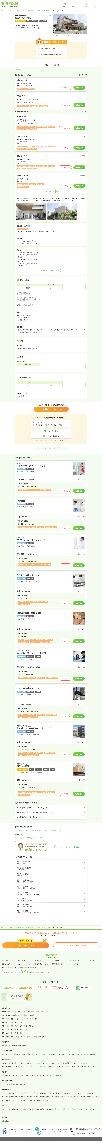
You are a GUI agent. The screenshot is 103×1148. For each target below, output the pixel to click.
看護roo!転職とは (7, 960)
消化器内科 (34, 1093)
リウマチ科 (5, 1100)
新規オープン (6, 1109)
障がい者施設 (66, 1067)
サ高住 (58, 1067)
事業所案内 (5, 1121)
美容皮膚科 (12, 1093)
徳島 (7, 1033)
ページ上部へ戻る (50, 448)
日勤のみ (15, 1084)
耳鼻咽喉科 (55, 1097)
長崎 (20, 1036)
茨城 (27, 1019)
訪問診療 (79, 1054)
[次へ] (82, 36)
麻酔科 (97, 1097)
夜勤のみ (23, 1084)
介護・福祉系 (51, 1054)
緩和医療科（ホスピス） (45, 1100)
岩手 (23, 1011)
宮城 (28, 1011)
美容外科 (4, 1093)
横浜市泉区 (47, 11)
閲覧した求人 (6, 964)
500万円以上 (26, 1075)
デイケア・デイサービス (34, 1067)
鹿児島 (39, 1036)
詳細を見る (79, 88)
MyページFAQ (73, 964)
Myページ (21, 960)
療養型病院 (28, 1063)
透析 (36, 1054)
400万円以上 (16, 1075)
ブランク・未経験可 (77, 1109)
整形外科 (22, 1097)
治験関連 (92, 1054)
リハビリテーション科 (17, 1100)
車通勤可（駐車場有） (32, 838)
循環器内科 (43, 1093)
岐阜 (12, 1022)
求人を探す (55, 960)
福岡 (11, 1036)
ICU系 (31, 1054)
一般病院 (4, 1063)
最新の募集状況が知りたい (50, 48)
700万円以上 (47, 1075)
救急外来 (25, 1054)
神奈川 (13, 1019)
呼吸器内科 (26, 1093)
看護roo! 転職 (20, 11)
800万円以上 (57, 1075)
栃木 (31, 1019)
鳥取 (16, 1029)
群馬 (35, 1019)
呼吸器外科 (80, 1093)
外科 (73, 1093)
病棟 (3, 1054)
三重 (21, 1022)
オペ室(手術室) (15, 1054)
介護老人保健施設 (7, 1067)
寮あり (42, 838)
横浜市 (38, 11)
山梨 (31, 1015)
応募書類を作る (74, 960)
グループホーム (49, 1067)
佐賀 (16, 1036)
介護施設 (74, 1063)
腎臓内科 (59, 1093)
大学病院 (12, 1063)
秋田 (32, 1011)
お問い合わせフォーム (13, 972)
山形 (37, 1011)
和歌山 (31, 1026)
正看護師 (4, 1045)
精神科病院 (37, 1063)
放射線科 (90, 1097)
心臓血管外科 (90, 1093)
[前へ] (58, 36)
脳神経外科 (14, 1097)
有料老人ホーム (20, 1067)
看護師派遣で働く (58, 964)
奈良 (25, 1026)
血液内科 (52, 1093)
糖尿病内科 (67, 1093)
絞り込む (20, 69)
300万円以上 (6, 1075)
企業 (94, 1067)
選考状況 (38, 960)
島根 (21, 1029)
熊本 (25, 1036)
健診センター (76, 1067)
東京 (7, 1019)
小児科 (36, 1097)
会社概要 (4, 1117)
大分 (29, 1036)
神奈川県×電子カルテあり (22, 830)
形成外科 (29, 1097)
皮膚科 (63, 1097)
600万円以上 (36, 1075)
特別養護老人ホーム (84, 1063)
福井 (26, 1015)
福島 (41, 1011)
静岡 (16, 1022)
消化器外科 (5, 1097)
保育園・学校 (70, 1054)
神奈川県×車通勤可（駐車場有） (41, 830)
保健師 (18, 1045)
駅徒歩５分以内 (34, 1109)
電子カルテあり (19, 838)
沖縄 (44, 1036)
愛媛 (16, 1033)
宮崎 (34, 1036)
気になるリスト (91, 960)
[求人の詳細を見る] (51, 478)
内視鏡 (86, 1054)
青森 (19, 1011)
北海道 (14, 1011)
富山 (17, 1015)
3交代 (9, 1084)
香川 (12, 1033)
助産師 (24, 1045)
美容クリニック (57, 1063)
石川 (22, 1015)
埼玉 (17, 1019)
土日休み (24, 1109)
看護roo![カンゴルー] (7, 11)
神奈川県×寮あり (56, 830)
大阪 (7, 1026)
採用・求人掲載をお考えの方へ (39, 972)
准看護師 (12, 1045)
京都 (12, 1026)
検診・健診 (60, 1054)
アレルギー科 (30, 1100)
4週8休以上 (16, 1109)
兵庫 (16, 1026)
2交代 (3, 1084)
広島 (7, 1029)
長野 (35, 1015)
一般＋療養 (20, 1063)
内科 (19, 1093)
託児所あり (66, 1109)
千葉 (22, 1019)
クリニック (46, 1063)
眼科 (48, 1097)
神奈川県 (30, 11)
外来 (7, 1054)
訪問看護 (42, 1054)
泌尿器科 (69, 1097)
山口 (25, 1029)
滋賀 (21, 1026)
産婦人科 (43, 1097)
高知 (21, 1033)
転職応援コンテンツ (41, 964)
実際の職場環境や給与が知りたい (52, 55)
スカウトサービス (24, 964)
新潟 (13, 1015)
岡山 (12, 1029)
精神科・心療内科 (80, 1097)
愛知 (7, 1022)
